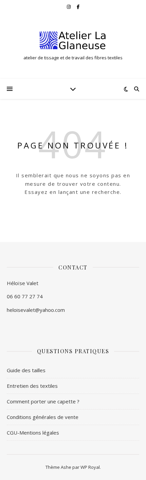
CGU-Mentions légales (33, 432)
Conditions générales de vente (42, 417)
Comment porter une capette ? (43, 401)
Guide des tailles (26, 370)
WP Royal (90, 467)
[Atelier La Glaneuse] (73, 40)
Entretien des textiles (32, 385)
